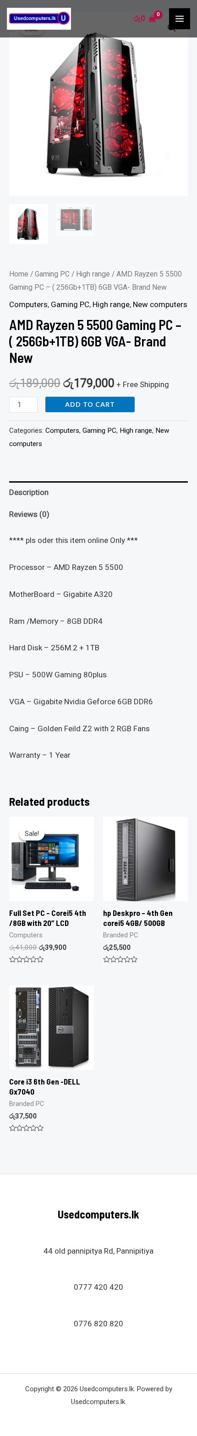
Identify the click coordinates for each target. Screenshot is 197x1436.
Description (29, 492)
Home (18, 274)
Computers (28, 304)
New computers (160, 304)
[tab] (98, 492)
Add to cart (90, 404)
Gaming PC (52, 274)
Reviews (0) (29, 514)
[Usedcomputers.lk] (39, 19)
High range (93, 274)
